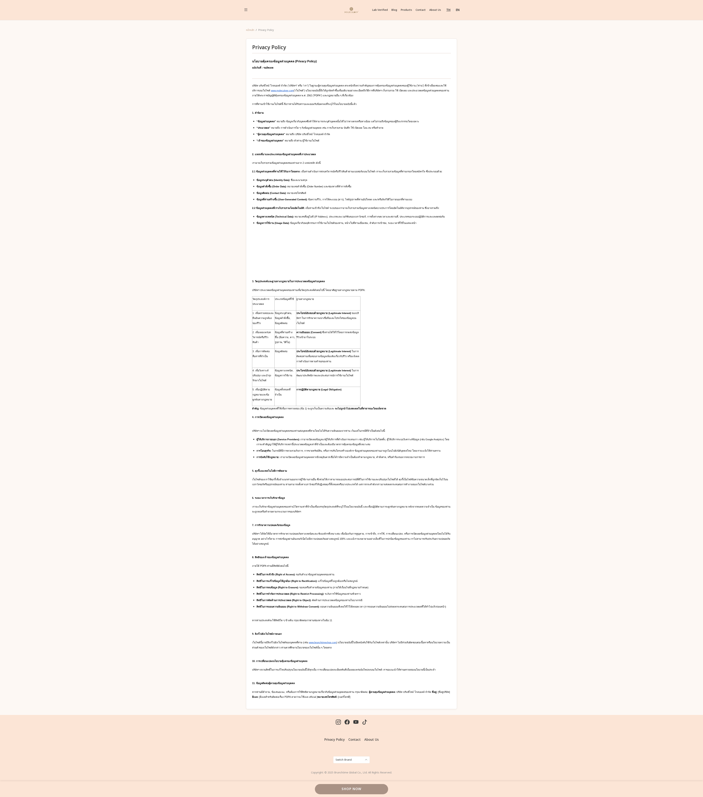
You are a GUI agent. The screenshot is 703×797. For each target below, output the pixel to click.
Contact (421, 10)
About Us (435, 10)
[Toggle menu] (246, 10)
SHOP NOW (351, 789)
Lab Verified (380, 10)
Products (406, 10)
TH (448, 10)
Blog (394, 10)
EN (458, 10)
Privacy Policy (334, 739)
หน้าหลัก (250, 30)
